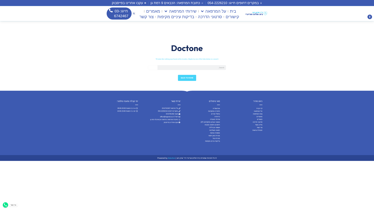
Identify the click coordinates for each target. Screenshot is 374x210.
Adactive (171, 158)
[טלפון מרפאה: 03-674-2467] (5, 205)
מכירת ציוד (216, 138)
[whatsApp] (37, 190)
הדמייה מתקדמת (214, 111)
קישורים (232, 17)
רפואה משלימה (214, 130)
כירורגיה (217, 117)
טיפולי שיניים (215, 114)
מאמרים (153, 11)
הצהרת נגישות (257, 130)
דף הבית (259, 108)
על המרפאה (215, 11)
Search (153, 68)
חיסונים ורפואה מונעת (212, 125)
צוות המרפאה (257, 114)
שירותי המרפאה (182, 11)
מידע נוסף (258, 125)
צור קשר (146, 17)
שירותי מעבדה (215, 119)
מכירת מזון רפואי (214, 136)
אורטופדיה (216, 108)
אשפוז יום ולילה (214, 127)
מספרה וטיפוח (215, 133)
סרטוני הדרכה (210, 17)
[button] (176, 3)
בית (233, 11)
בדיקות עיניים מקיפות (175, 17)
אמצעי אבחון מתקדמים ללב (210, 122)
